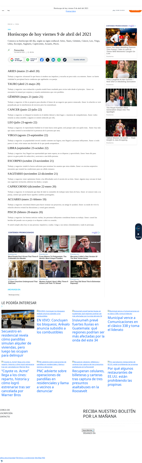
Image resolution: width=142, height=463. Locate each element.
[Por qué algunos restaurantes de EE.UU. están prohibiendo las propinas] (124, 363)
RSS (43, 458)
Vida (17, 24)
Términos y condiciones (25, 458)
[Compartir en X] (48, 60)
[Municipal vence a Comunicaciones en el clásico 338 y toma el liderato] (124, 312)
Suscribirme (87, 430)
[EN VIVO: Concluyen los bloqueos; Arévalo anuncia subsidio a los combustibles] (53, 314)
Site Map (38, 458)
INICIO (10, 24)
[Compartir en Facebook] (42, 60)
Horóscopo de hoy (14, 295)
